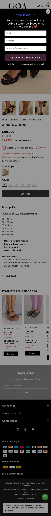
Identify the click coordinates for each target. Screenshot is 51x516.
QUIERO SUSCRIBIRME (25, 57)
